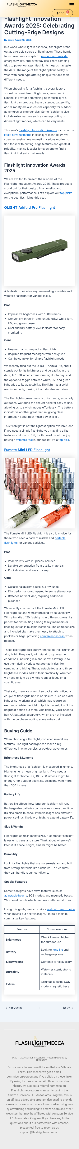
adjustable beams (15, 895)
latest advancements (17, 135)
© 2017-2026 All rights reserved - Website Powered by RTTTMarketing (39, 1058)
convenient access (52, 636)
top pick (63, 440)
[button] (71, 4)
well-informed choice (61, 909)
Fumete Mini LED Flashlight (27, 450)
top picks (66, 193)
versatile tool (24, 440)
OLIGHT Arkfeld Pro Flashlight (29, 207)
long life (58, 949)
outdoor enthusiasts (54, 56)
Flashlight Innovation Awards (38, 130)
